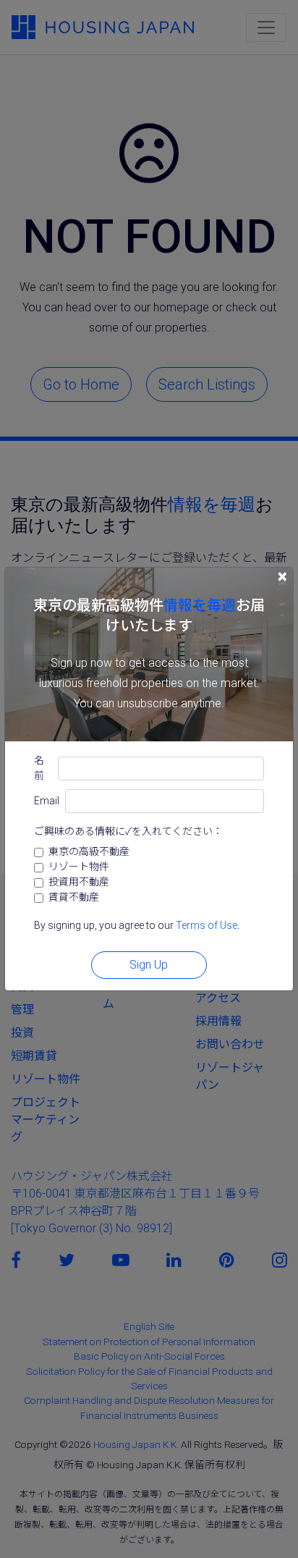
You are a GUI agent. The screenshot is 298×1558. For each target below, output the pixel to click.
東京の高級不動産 (88, 851)
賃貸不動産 (73, 897)
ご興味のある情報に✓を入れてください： (128, 831)
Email (46, 801)
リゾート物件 (78, 866)
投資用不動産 (78, 882)
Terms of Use (206, 925)
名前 (39, 767)
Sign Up (148, 965)
